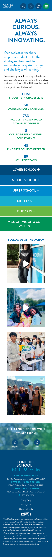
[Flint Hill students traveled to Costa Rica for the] (26, 395)
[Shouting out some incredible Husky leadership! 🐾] (26, 351)
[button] (26, 170)
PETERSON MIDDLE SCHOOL (26, 482)
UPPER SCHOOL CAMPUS (26, 488)
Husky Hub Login (26, 509)
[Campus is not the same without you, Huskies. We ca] (26, 307)
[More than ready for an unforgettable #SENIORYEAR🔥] (26, 263)
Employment (26, 504)
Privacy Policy (26, 500)
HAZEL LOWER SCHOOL (26, 475)
